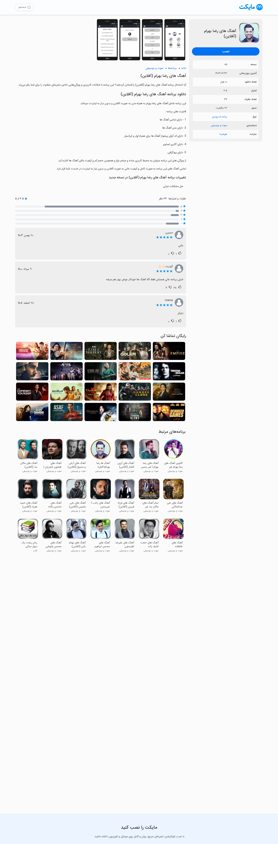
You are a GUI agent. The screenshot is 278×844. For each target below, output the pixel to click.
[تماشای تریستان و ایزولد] (169, 372)
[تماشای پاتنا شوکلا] (169, 393)
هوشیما (223, 134)
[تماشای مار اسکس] (101, 352)
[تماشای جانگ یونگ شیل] (66, 372)
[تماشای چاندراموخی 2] (101, 393)
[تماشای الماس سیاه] (32, 413)
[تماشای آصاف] (66, 413)
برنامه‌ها (172, 68)
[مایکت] (251, 10)
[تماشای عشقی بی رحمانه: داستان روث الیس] (101, 372)
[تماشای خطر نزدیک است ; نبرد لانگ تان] (135, 393)
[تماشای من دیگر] (32, 372)
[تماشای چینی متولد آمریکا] (32, 352)
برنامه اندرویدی (219, 117)
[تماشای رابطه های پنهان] (32, 393)
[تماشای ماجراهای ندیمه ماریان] (66, 352)
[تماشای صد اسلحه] (135, 372)
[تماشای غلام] (135, 352)
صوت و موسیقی (219, 125)
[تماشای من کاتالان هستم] (66, 393)
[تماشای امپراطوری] (169, 352)
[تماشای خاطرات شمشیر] (101, 413)
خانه (183, 68)
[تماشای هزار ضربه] (135, 413)
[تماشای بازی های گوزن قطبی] (169, 413)
